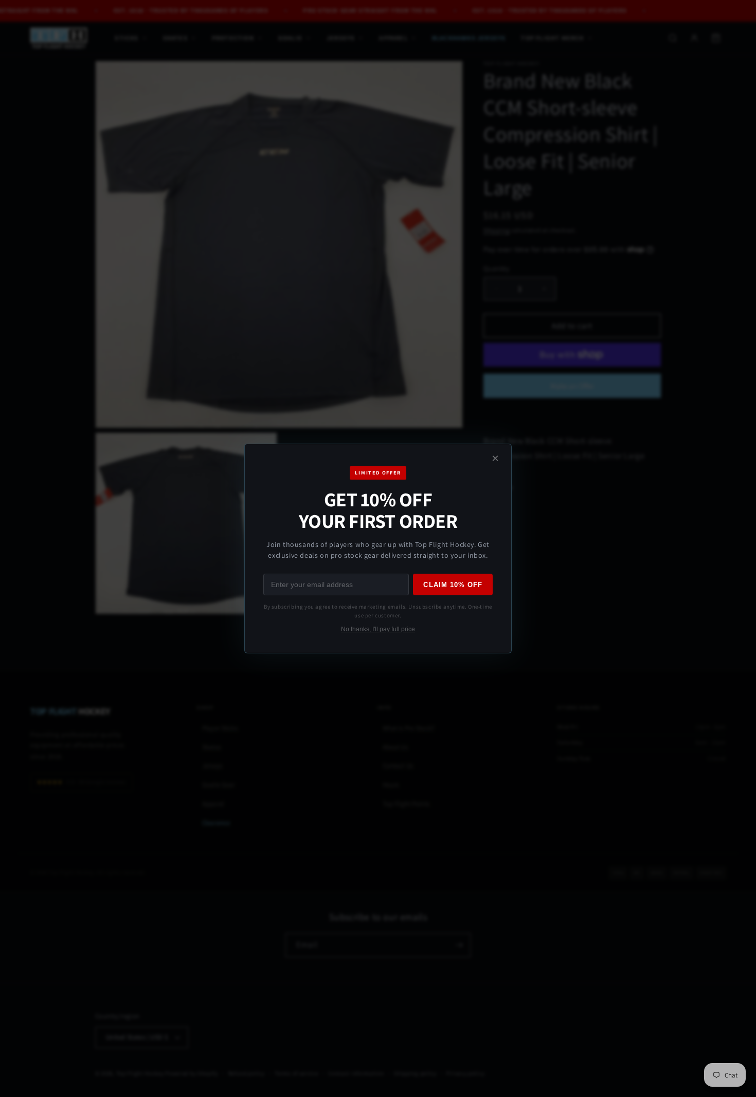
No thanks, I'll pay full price (378, 629)
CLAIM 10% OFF (452, 585)
